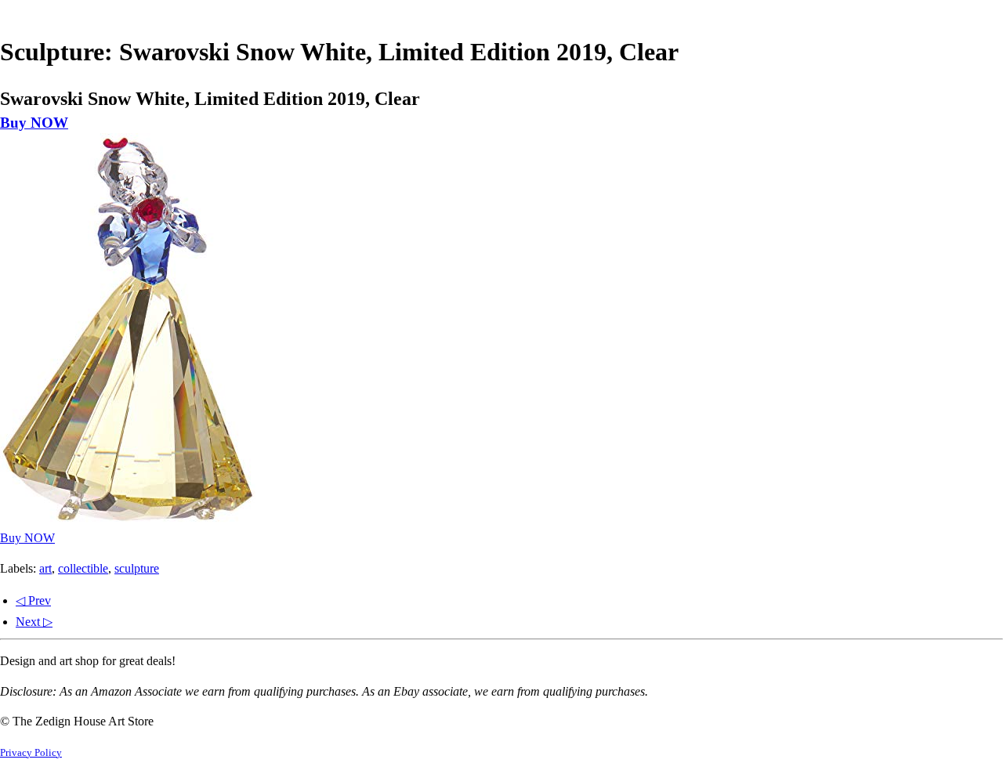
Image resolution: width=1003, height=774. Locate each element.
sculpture (136, 568)
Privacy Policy (31, 752)
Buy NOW (34, 122)
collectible (83, 568)
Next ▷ (34, 621)
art (45, 568)
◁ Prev (33, 600)
